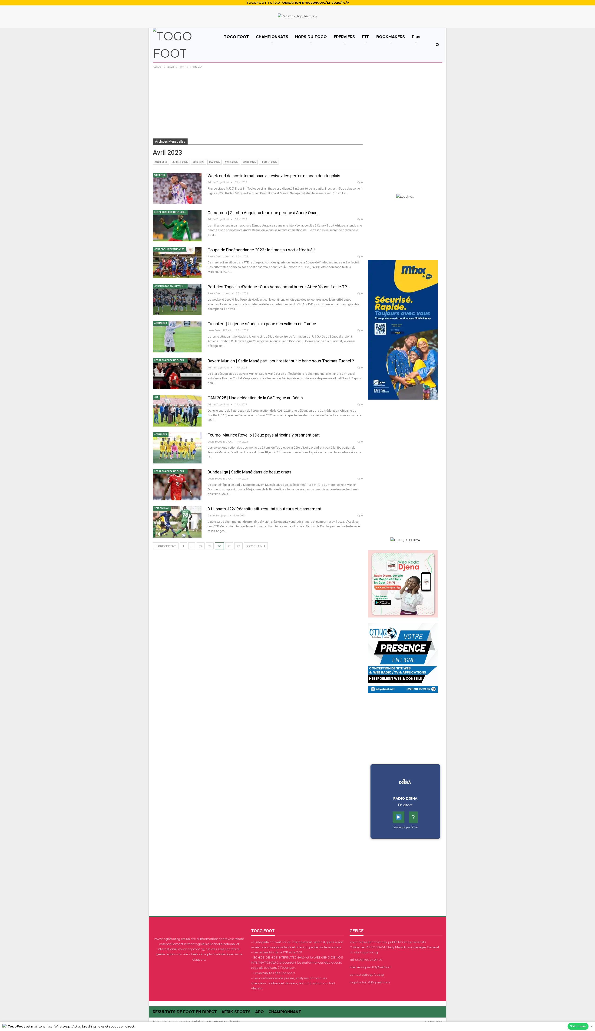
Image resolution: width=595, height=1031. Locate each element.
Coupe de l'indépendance (169, 249)
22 (238, 546)
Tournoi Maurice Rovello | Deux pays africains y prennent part (264, 435)
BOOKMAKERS (390, 37)
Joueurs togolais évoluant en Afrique (171, 286)
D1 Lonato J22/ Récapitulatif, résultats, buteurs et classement (264, 508)
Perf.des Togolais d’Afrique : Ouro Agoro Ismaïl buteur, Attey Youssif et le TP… (278, 286)
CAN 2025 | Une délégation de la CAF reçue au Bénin (255, 397)
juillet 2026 (180, 162)
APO (259, 1012)
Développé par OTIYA (405, 827)
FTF (365, 37)
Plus (416, 37)
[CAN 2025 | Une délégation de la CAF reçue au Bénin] (177, 410)
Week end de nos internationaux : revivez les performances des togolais (274, 175)
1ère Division (161, 508)
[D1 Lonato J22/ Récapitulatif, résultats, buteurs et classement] (177, 521)
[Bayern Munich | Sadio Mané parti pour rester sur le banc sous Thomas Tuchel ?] (177, 373)
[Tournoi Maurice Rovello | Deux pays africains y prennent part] (177, 447)
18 (200, 546)
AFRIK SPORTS (236, 1012)
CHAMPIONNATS (272, 37)
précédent (166, 546)
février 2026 (269, 162)
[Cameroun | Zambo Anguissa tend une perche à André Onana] (177, 225)
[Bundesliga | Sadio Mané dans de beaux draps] (177, 484)
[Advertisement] (297, 104)
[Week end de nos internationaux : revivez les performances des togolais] (177, 188)
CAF (156, 397)
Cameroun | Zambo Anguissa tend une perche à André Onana (264, 212)
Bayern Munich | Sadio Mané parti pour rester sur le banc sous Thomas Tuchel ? (281, 360)
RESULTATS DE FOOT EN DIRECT (185, 1012)
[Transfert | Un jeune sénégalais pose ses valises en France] (177, 336)
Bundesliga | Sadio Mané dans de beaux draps (249, 472)
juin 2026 (198, 162)
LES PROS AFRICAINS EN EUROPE (171, 212)
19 (209, 546)
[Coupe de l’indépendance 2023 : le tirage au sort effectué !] (177, 262)
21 (229, 546)
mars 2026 (249, 162)
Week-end (159, 175)
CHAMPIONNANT (284, 1012)
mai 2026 (214, 162)
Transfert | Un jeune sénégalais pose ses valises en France (262, 323)
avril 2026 (231, 162)
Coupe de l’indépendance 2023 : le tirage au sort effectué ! (261, 249)
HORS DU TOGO (311, 37)
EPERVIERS (344, 37)
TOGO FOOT (236, 37)
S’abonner (578, 1026)
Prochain (255, 546)
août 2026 (161, 162)
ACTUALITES (160, 323)
